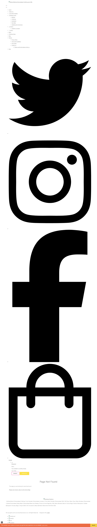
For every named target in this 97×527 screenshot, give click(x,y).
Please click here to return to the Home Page (19, 490)
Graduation (14, 21)
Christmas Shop (12, 34)
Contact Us (14, 45)
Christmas (14, 19)
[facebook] (50, 361)
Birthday (13, 17)
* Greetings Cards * (12, 15)
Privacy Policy (14, 39)
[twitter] (50, 133)
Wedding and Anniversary (17, 24)
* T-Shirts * (11, 30)
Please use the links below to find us (21, 47)
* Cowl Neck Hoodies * (13, 13)
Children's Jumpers (16, 28)
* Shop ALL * (11, 11)
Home (10, 9)
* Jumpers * (11, 26)
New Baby (14, 22)
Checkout (24, 473)
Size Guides (14, 43)
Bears (10, 32)
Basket (15, 473)
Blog (10, 36)
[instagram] (50, 228)
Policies (10, 37)
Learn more (44, 525)
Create (48, 512)
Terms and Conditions (16, 41)
